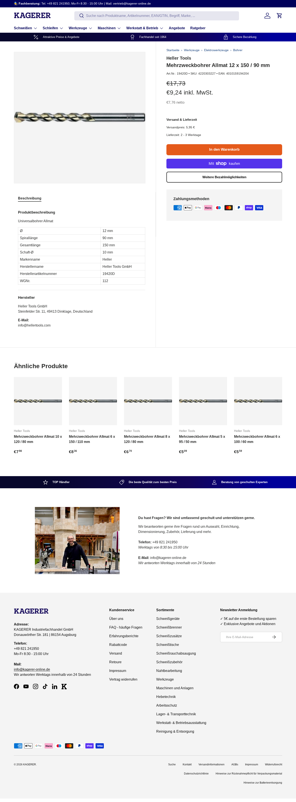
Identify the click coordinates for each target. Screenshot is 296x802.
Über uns (116, 619)
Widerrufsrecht (273, 764)
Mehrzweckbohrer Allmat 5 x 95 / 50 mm (202, 439)
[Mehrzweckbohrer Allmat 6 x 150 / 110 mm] (93, 401)
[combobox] (156, 15)
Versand (115, 653)
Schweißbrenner (169, 627)
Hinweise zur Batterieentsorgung (263, 782)
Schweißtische (167, 645)
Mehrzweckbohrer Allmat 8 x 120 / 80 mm (147, 439)
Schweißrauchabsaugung (176, 653)
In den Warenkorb (224, 149)
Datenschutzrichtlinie (196, 773)
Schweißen (23, 28)
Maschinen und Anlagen (175, 688)
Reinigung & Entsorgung (175, 731)
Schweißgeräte (168, 619)
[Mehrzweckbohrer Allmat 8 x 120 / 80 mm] (148, 401)
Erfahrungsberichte (123, 636)
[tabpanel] (81, 267)
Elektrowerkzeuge (216, 50)
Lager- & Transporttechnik (176, 714)
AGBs (234, 764)
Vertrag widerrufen (123, 679)
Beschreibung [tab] (29, 198)
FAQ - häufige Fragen (125, 627)
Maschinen (107, 28)
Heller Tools (178, 58)
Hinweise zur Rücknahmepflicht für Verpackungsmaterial (249, 773)
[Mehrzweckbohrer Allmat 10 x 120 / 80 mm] (38, 401)
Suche (172, 764)
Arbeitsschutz (166, 705)
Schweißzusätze (169, 636)
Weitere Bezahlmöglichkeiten (224, 177)
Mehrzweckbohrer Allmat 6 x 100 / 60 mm (257, 439)
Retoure (115, 662)
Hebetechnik (166, 697)
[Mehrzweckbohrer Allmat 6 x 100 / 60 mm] (258, 401)
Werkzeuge (78, 28)
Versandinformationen (211, 764)
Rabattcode (118, 645)
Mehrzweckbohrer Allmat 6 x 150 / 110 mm (92, 439)
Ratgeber (197, 28)
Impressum (117, 671)
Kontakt (187, 764)
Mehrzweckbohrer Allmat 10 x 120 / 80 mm (38, 439)
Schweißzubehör (169, 662)
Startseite (172, 50)
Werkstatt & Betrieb (142, 28)
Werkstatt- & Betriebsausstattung (181, 723)
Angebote (177, 28)
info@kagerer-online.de (32, 669)
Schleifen (50, 28)
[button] (279, 15)
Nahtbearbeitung (169, 671)
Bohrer (237, 50)
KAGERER (29, 764)
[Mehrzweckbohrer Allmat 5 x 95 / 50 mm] (203, 401)
